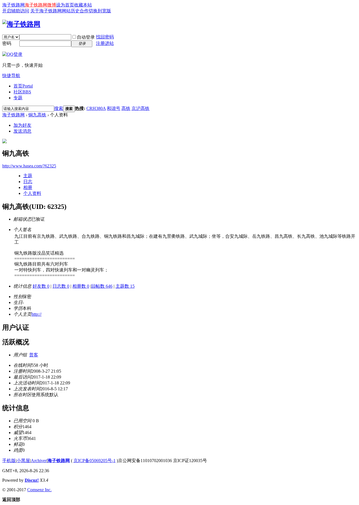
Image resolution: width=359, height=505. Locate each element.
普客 (33, 354)
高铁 (125, 108)
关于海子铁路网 (46, 10)
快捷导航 (11, 75)
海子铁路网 (13, 5)
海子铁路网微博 (40, 5)
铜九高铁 (37, 114)
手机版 (9, 460)
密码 (6, 43)
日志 (27, 181)
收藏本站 (83, 5)
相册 (27, 187)
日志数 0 (60, 286)
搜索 (58, 108)
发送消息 (22, 131)
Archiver (39, 460)
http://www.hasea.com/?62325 (29, 165)
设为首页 (65, 5)
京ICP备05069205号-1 (94, 460)
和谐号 (113, 108)
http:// (36, 314)
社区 (22, 91)
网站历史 (71, 10)
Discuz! (32, 480)
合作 (84, 10)
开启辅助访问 (15, 10)
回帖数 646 (101, 286)
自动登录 (86, 37)
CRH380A (96, 108)
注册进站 (105, 43)
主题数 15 (125, 286)
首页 (23, 86)
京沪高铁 (140, 108)
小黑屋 (23, 460)
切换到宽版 (100, 10)
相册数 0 (80, 286)
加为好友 (22, 125)
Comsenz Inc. (39, 489)
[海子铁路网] (21, 24)
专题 (17, 97)
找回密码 (105, 36)
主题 (27, 175)
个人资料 (32, 193)
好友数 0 (41, 286)
